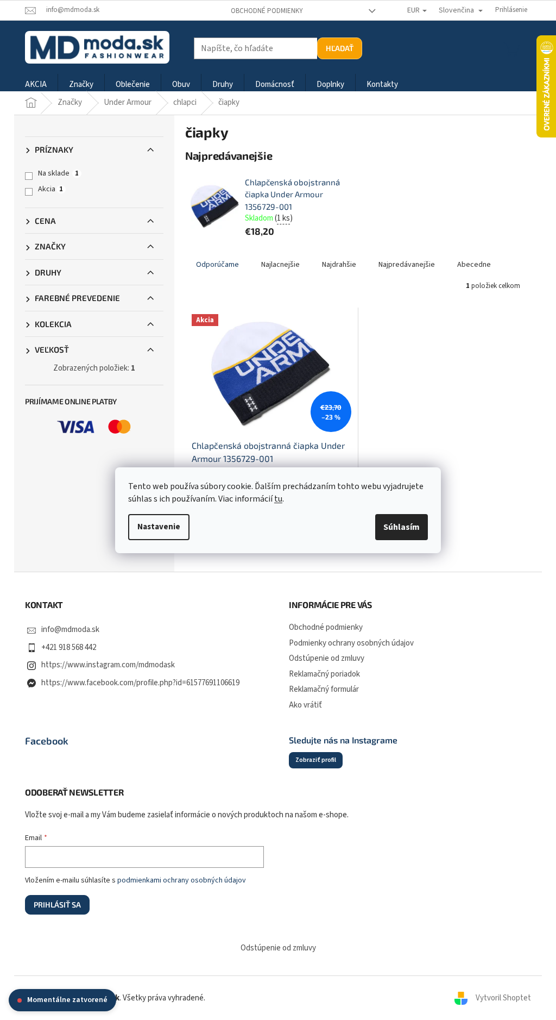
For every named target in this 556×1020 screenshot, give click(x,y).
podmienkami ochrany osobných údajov (181, 880)
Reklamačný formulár (324, 689)
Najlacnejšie (280, 264)
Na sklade (58, 173)
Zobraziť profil (315, 760)
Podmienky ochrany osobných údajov (351, 643)
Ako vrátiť (305, 705)
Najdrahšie (339, 264)
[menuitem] (36, 85)
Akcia (50, 189)
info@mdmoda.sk (70, 629)
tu (278, 499)
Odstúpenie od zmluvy (326, 658)
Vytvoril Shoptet (503, 998)
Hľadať (339, 48)
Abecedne (474, 264)
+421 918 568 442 (68, 647)
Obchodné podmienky (267, 11)
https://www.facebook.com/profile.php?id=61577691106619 (140, 683)
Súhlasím (401, 527)
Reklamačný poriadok (324, 674)
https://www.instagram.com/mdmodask (108, 665)
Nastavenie (158, 527)
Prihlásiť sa (57, 904)
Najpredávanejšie (406, 264)
